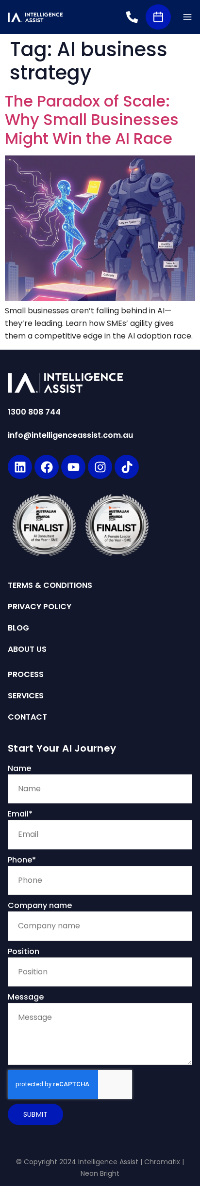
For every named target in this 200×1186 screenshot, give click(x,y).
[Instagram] (100, 467)
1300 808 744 (34, 411)
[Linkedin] (20, 467)
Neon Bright (100, 1173)
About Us (27, 649)
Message (26, 996)
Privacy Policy (39, 607)
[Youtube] (73, 467)
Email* (20, 813)
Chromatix (162, 1162)
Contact (27, 717)
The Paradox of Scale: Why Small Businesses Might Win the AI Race (92, 119)
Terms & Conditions (50, 585)
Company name (40, 905)
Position (23, 951)
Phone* (22, 859)
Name (19, 768)
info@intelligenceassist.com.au (70, 435)
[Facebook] (46, 467)
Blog (18, 628)
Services (26, 696)
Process (26, 674)
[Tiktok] (127, 467)
